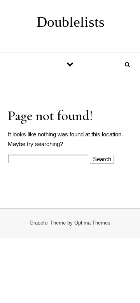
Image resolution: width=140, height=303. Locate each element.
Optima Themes (92, 223)
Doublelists (71, 22)
